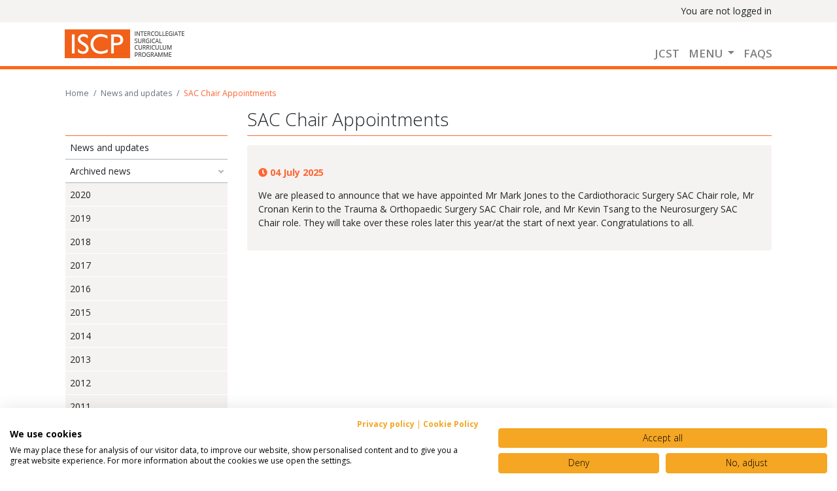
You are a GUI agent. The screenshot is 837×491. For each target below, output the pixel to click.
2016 (80, 288)
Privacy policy (386, 424)
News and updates (136, 93)
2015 (80, 312)
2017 (80, 265)
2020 (80, 194)
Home (77, 93)
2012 (80, 383)
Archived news (100, 171)
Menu (707, 53)
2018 (80, 241)
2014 (80, 336)
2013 (80, 359)
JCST (667, 53)
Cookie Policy (451, 424)
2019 (80, 218)
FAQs (757, 53)
